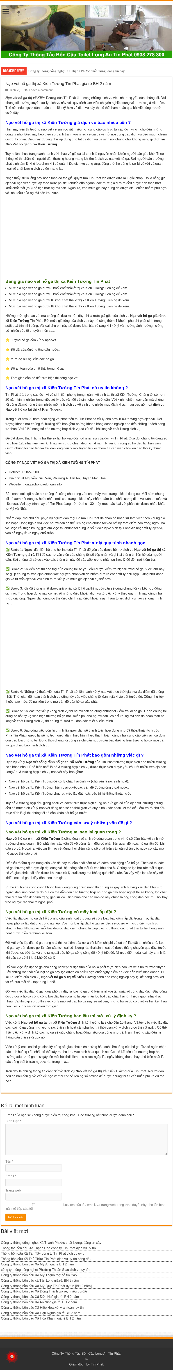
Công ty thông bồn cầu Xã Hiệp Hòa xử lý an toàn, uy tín (42, 1307)
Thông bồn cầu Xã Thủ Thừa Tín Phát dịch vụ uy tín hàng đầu (46, 1259)
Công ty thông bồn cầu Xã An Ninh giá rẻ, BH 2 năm (39, 1302)
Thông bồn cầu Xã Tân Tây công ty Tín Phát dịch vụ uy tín (43, 1253)
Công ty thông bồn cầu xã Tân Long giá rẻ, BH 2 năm (40, 1280)
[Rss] (86, 1359)
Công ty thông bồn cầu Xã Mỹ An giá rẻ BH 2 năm (37, 1264)
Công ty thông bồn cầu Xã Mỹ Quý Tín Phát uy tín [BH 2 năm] (46, 1286)
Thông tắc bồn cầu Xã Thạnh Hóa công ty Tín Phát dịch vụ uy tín (48, 1248)
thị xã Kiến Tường (112, 1071)
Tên (9, 1161)
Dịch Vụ (15, 90)
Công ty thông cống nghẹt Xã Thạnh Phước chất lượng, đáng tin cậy (76, 71)
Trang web (13, 1190)
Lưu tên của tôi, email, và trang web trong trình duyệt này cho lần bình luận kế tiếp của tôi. (85, 1206)
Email (10, 1176)
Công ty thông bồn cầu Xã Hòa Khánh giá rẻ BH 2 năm (41, 1318)
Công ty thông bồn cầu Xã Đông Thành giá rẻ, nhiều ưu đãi (44, 1291)
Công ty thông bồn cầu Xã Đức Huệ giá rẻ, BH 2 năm (40, 1297)
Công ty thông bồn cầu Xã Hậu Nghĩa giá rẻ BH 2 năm (40, 1313)
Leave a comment (41, 90)
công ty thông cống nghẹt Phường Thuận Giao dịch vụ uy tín (45, 1270)
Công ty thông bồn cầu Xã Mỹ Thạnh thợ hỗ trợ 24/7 (39, 1275)
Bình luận (13, 1121)
